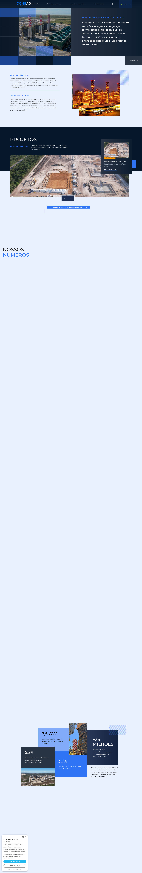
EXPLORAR (132, 60)
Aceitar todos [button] (15, 861)
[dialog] (15, 853)
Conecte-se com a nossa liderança (70, 207)
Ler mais (10, 858)
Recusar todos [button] (14, 866)
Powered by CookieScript (15, 869)
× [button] (25, 837)
